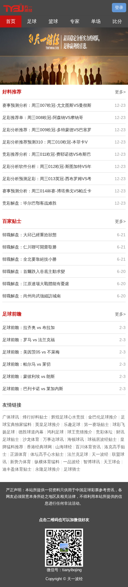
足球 (32, 21)
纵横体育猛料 (47, 461)
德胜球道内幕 (30, 432)
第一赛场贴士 (96, 424)
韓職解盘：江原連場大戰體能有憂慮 (35, 283)
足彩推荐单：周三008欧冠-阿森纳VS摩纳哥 (42, 117)
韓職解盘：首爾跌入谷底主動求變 (33, 271)
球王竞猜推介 (79, 432)
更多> (120, 91)
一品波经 (71, 461)
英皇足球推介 (47, 424)
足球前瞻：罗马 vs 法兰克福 (28, 339)
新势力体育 (20, 461)
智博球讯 (91, 461)
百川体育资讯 (88, 446)
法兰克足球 (77, 454)
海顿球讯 (75, 439)
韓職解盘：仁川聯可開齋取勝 (29, 247)
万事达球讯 (53, 439)
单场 (96, 21)
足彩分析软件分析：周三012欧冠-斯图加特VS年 (46, 166)
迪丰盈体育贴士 (17, 469)
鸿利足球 (55, 432)
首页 (10, 21)
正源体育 (18, 454)
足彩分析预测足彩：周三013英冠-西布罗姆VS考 (46, 178)
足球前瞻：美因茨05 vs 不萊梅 (31, 352)
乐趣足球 (72, 424)
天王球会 (112, 461)
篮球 (53, 21)
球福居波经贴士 (102, 439)
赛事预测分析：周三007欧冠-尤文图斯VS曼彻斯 (46, 105)
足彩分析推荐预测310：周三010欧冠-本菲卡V (45, 142)
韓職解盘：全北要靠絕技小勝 (29, 259)
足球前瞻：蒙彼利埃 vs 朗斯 (28, 376)
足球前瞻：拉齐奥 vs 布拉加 (28, 327)
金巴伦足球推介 (102, 417)
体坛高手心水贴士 (47, 454)
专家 (74, 21)
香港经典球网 (39, 446)
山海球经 (63, 446)
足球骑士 (72, 469)
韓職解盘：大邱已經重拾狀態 (29, 234)
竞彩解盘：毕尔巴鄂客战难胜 (29, 203)
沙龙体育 (31, 439)
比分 (117, 21)
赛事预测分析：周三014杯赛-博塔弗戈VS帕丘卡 (46, 191)
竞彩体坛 (104, 432)
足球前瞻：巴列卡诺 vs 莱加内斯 (32, 388)
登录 (119, 7)
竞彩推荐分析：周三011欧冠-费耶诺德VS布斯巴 (46, 154)
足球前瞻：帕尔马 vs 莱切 (26, 364)
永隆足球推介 (47, 469)
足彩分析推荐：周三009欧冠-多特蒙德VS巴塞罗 (46, 129)
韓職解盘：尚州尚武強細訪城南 (31, 296)
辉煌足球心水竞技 (68, 417)
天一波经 (100, 454)
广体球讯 (10, 417)
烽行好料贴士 (35, 417)
